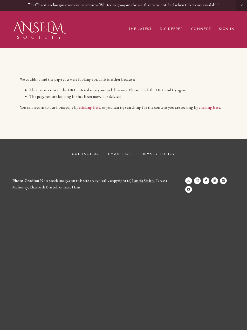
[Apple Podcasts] (214, 180)
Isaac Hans (72, 187)
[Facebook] (206, 180)
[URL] (188, 180)
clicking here (89, 107)
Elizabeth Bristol (43, 187)
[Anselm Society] (188, 189)
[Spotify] (223, 180)
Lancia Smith (143, 180)
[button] (241, 5)
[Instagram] (197, 180)
